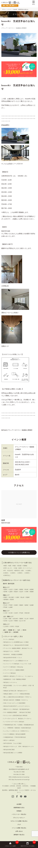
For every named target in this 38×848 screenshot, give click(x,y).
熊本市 (5, 583)
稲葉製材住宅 (7, 679)
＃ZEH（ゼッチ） (8, 568)
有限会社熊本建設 (25, 694)
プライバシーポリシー (19, 817)
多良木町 (15, 618)
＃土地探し (28, 570)
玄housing (20, 667)
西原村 (12, 599)
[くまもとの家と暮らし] (10, 2)
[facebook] (17, 796)
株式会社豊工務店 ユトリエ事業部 (13, 752)
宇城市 (11, 605)
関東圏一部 (11, 630)
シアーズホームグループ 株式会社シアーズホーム (17, 718)
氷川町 (11, 613)
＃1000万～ (6, 573)
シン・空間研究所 (8, 728)
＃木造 (15, 568)
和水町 (26, 589)
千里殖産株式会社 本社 (10, 724)
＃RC (4, 570)
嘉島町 (26, 605)
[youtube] (25, 796)
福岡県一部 (8, 632)
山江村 (11, 620)
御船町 (21, 605)
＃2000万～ (20, 573)
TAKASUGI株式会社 (20, 737)
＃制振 (14, 565)
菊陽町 (32, 591)
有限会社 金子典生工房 (10, 690)
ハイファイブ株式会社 (10, 673)
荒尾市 (5, 589)
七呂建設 (20, 724)
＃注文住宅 (10, 570)
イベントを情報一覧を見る (19, 828)
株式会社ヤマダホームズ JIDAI (12, 746)
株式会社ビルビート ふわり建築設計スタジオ (16, 660)
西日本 (24, 630)
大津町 (26, 591)
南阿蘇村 (6, 599)
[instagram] (13, 796)
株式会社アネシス (8, 645)
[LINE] (21, 796)
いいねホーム (29, 676)
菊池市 (16, 591)
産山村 (22, 597)
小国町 (17, 597)
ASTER (17, 651)
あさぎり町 (23, 620)
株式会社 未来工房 (9, 700)
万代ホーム (28, 697)
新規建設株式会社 (29, 724)
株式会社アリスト (8, 651)
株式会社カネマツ (22, 690)
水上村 (26, 618)
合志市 (21, 591)
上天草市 (6, 626)
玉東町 (16, 589)
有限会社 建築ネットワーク (11, 694)
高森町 (28, 597)
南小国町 (11, 597)
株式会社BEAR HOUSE (10, 657)
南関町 (21, 589)
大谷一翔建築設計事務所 (19, 679)
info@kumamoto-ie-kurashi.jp (20, 777)
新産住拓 (17, 728)
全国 (4, 630)
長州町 (5, 591)
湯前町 (21, 618)
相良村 (32, 618)
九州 (18, 630)
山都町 (11, 607)
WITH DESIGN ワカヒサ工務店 (13, 743)
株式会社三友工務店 (25, 712)
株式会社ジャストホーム (10, 682)
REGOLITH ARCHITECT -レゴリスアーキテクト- (17, 706)
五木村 (5, 620)
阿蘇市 (5, 597)
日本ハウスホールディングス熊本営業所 (14, 703)
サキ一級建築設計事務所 (11, 712)
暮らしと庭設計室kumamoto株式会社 (14, 697)
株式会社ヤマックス (28, 746)
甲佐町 (5, 607)
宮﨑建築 (17, 700)
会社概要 (19, 804)
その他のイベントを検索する (19, 552)
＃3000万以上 (6, 575)
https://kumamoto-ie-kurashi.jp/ (20, 779)
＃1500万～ (13, 573)
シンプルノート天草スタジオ (11, 731)
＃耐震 (5, 565)
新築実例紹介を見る (19, 807)
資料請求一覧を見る (19, 834)
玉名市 (11, 589)
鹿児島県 (15, 632)
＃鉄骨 (20, 568)
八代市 (5, 613)
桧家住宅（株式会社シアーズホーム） (14, 676)
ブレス (20, 657)
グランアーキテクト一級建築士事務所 (14, 670)
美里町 (16, 605)
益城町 (32, 605)
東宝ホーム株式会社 (10, 740)
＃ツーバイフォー (27, 568)
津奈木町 (27, 613)
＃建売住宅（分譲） (19, 570)
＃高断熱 (24, 565)
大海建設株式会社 (8, 737)
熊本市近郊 (11, 583)
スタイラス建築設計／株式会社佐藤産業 (14, 734)
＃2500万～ (27, 573)
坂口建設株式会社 (24, 709)
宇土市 (5, 605)
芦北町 (21, 613)
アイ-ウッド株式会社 (8, 639)
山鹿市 (11, 591)
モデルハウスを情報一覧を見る (19, 821)
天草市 (12, 626)
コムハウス (24, 663)
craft (30, 663)
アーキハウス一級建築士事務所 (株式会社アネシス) (18, 648)
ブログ (19, 824)
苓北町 (17, 626)
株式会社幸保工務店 (9, 749)
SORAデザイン (25, 731)
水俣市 (16, 613)
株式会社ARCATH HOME (22, 645)
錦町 (10, 618)
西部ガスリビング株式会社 (11, 709)
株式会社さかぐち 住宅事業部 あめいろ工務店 (16, 642)
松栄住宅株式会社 (26, 728)
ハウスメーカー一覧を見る (19, 814)
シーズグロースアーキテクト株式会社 (14, 721)
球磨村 (16, 620)
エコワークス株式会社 (10, 667)
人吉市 (5, 618)
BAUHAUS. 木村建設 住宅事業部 (14, 654)
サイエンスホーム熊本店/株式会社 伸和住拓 (15, 715)
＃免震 (9, 565)
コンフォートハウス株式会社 (11, 663)
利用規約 (19, 811)
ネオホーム (25, 700)
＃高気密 (19, 565)
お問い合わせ (19, 831)
